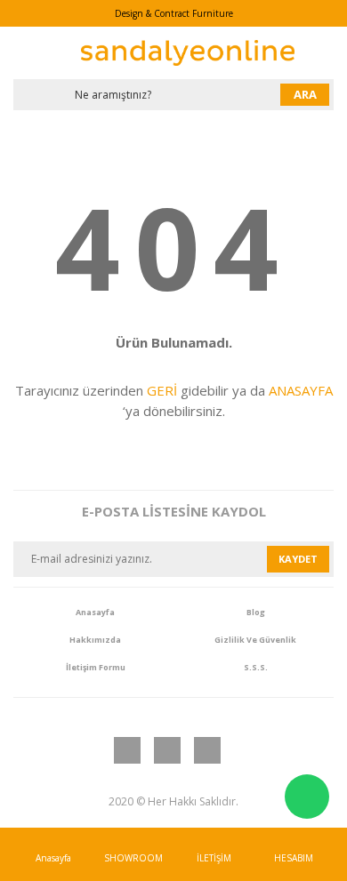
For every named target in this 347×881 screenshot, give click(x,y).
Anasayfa (53, 858)
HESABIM (293, 858)
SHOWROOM (133, 858)
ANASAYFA (301, 390)
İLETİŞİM (214, 858)
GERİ (162, 390)
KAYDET (298, 558)
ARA (305, 94)
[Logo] (188, 53)
